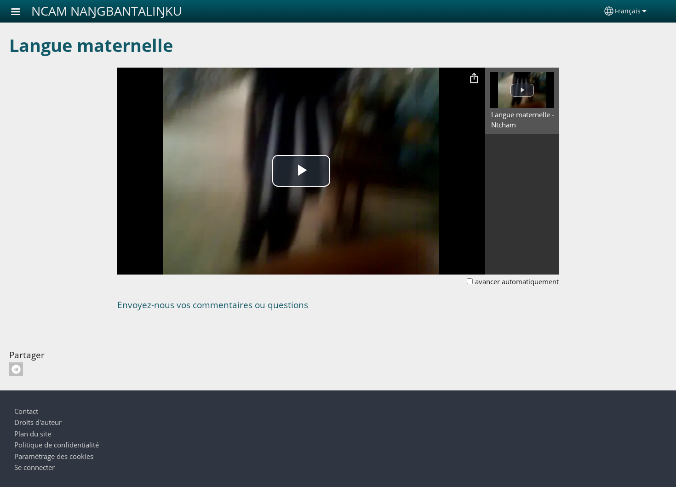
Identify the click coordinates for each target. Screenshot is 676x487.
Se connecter (34, 467)
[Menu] (21, 13)
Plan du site (32, 434)
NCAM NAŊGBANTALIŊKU (106, 10)
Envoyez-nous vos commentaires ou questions (212, 304)
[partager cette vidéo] (474, 78)
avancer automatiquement (517, 281)
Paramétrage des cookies (53, 456)
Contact (26, 411)
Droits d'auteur (38, 422)
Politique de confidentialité (56, 445)
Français (628, 10)
